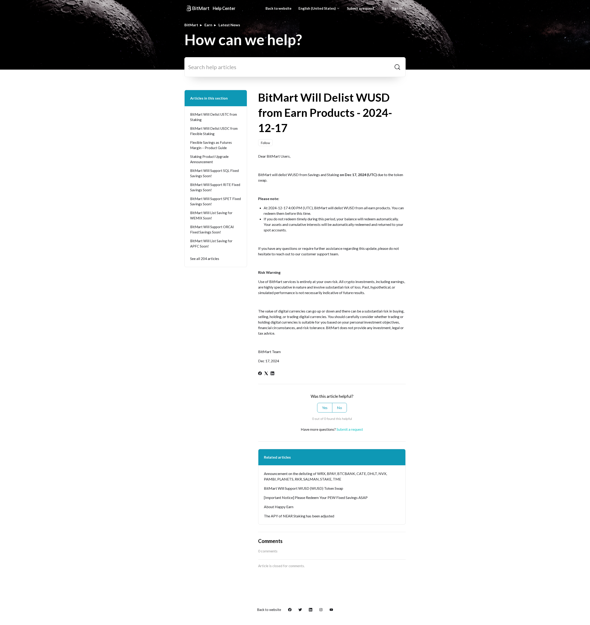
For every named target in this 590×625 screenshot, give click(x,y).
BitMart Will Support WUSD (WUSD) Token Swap (303, 488)
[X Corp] (266, 373)
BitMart (191, 25)
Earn (208, 25)
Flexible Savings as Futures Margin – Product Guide (211, 145)
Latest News (229, 25)
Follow (265, 143)
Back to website (279, 8)
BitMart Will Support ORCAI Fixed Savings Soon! (212, 229)
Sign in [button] (397, 8)
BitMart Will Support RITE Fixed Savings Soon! (215, 187)
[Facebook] (260, 373)
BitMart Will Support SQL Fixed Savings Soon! (214, 173)
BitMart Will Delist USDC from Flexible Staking (214, 131)
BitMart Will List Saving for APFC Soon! (211, 243)
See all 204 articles (204, 258)
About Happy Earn (278, 506)
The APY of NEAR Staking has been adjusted (299, 516)
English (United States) (317, 8)
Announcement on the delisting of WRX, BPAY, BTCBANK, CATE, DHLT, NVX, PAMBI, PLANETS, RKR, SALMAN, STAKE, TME (325, 476)
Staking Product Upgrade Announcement (209, 159)
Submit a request (360, 8)
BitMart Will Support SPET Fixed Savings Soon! (215, 201)
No (339, 407)
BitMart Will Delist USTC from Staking (213, 117)
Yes (324, 407)
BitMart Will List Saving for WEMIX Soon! (211, 215)
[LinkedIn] (272, 373)
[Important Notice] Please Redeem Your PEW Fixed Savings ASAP (316, 497)
